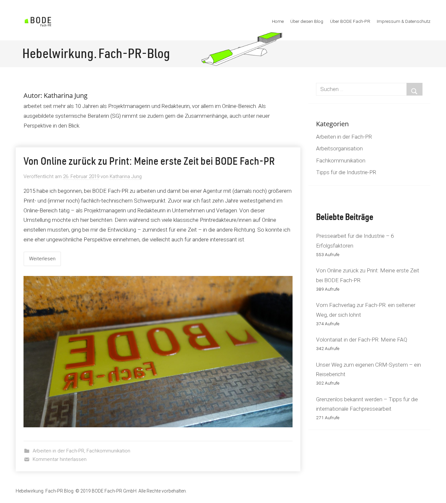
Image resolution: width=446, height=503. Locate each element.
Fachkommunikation (108, 451)
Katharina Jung (126, 176)
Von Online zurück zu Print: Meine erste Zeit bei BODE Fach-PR (149, 162)
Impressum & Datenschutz (403, 21)
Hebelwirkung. (59, 55)
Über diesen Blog (306, 21)
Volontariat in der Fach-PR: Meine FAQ (361, 339)
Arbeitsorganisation (339, 148)
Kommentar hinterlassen (60, 459)
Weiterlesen (42, 259)
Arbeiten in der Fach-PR (58, 451)
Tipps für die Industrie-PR (346, 172)
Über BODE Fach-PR (350, 21)
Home (278, 21)
